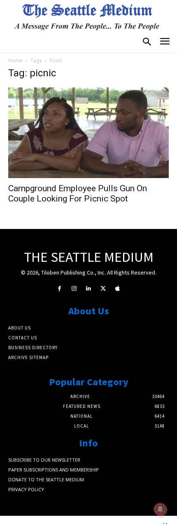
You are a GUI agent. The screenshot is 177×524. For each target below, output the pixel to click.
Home (15, 60)
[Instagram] (74, 289)
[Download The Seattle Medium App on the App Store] (117, 289)
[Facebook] (59, 289)
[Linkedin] (88, 289)
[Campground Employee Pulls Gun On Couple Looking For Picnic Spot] (88, 132)
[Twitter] (103, 289)
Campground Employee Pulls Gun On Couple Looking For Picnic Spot (77, 193)
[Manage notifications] (160, 509)
